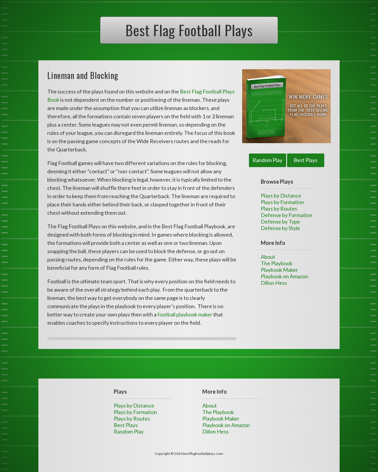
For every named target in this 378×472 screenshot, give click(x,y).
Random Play (267, 160)
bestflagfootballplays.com (203, 453)
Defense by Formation (286, 215)
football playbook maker (184, 314)
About (268, 256)
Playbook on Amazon (284, 276)
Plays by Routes (279, 208)
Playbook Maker (279, 269)
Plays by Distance (281, 195)
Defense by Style (280, 228)
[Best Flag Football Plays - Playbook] (286, 106)
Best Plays (305, 160)
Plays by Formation (282, 202)
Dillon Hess (274, 282)
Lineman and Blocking (82, 75)
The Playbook (276, 263)
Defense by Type (280, 221)
